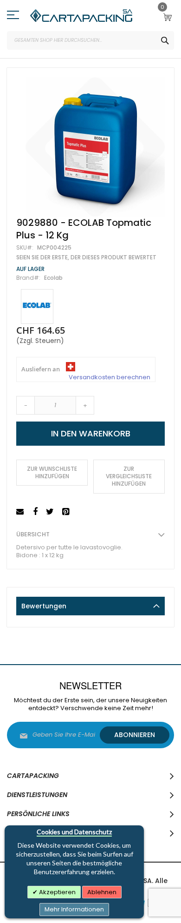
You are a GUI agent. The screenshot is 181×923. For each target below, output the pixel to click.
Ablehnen (101, 892)
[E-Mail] (21, 512)
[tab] (90, 606)
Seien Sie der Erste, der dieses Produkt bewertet (86, 257)
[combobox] (90, 40)
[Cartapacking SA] (81, 15)
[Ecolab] (37, 306)
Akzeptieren (57, 892)
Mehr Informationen (74, 909)
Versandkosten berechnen (109, 377)
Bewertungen (43, 606)
